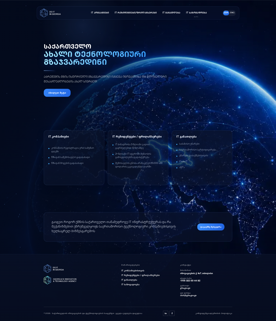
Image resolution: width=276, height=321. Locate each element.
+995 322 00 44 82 (190, 281)
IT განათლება (129, 280)
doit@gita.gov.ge (188, 295)
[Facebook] (172, 313)
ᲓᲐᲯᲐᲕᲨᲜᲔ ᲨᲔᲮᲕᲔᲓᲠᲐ (210, 227)
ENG (232, 13)
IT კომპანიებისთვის (132, 271)
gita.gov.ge (185, 288)
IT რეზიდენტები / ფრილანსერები (140, 275)
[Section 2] (272, 160)
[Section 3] (272, 164)
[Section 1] (272, 157)
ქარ (226, 13)
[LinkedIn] (165, 313)
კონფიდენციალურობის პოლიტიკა (213, 313)
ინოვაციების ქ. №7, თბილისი (196, 273)
